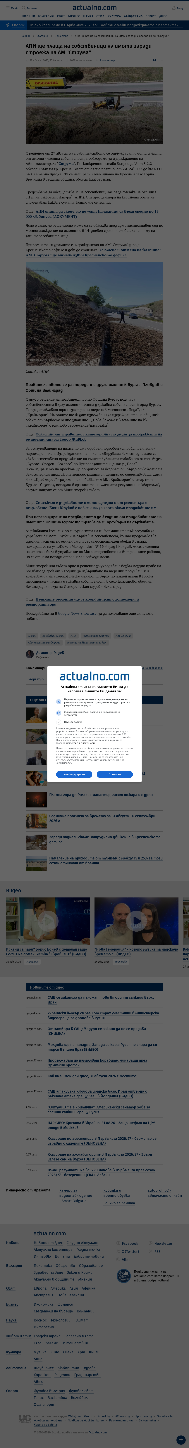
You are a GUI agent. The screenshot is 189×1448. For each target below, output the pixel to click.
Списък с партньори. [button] (83, 743)
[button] (94, 722)
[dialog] (94, 724)
